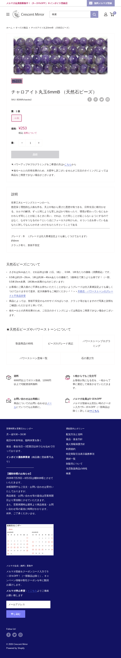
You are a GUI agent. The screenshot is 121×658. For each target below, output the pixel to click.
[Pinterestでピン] (95, 99)
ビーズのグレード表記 (60, 343)
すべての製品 (22, 28)
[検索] (94, 14)
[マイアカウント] (105, 14)
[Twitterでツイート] (101, 99)
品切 (35, 154)
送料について (30, 133)
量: (12, 142)
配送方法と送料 (74, 434)
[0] (112, 14)
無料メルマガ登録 (103, 3)
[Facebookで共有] (89, 99)
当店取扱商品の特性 (76, 468)
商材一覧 (70, 458)
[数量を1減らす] (22, 143)
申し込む (15, 614)
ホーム (9, 28)
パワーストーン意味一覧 (33, 358)
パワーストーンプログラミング (96, 343)
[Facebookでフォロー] (8, 635)
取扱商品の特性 (24, 343)
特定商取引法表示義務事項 (80, 454)
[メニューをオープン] (7, 14)
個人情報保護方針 (75, 444)
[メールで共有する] (107, 99)
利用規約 (70, 449)
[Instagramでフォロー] (20, 635)
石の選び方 (87, 358)
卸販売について (74, 463)
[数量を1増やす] (38, 143)
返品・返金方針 (74, 439)
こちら (68, 164)
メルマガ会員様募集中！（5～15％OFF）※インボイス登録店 (37, 3)
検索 (68, 473)
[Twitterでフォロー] (14, 635)
